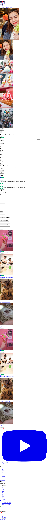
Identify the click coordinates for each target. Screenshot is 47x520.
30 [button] (0, 153)
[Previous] (0, 146)
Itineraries (1, 3)
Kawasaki (3, 489)
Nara (2, 494)
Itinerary (1, 131)
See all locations (3, 499)
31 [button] (1, 153)
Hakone (2, 487)
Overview (1, 129)
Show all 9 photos (2, 128)
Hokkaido (3, 488)
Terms (2, 516)
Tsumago (3, 498)
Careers (2, 468)
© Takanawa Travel (2, 519)
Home (2, 5)
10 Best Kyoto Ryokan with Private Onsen (6, 503)
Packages (3, 3)
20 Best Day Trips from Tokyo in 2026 (6, 504)
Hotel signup (3, 475)
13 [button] (3, 151)
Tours (5, 3)
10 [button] (1, 151)
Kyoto (2, 490)
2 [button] (0, 150)
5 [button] (2, 150)
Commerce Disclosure (4, 517)
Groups (2, 472)
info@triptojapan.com (2, 480)
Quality (2, 515)
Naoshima (3, 493)
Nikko (2, 495)
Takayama (3, 497)
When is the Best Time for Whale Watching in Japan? (7, 502)
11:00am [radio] (1, 155)
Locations (7, 3)
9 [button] (0, 151)
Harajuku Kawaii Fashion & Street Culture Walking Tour (8, 7)
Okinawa (3, 496)
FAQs (1, 132)
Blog (2, 469)
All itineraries (3, 471)
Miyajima (3, 491)
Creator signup (3, 476)
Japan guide (2, 500)
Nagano (2, 492)
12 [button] (2, 151)
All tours (3, 470)
